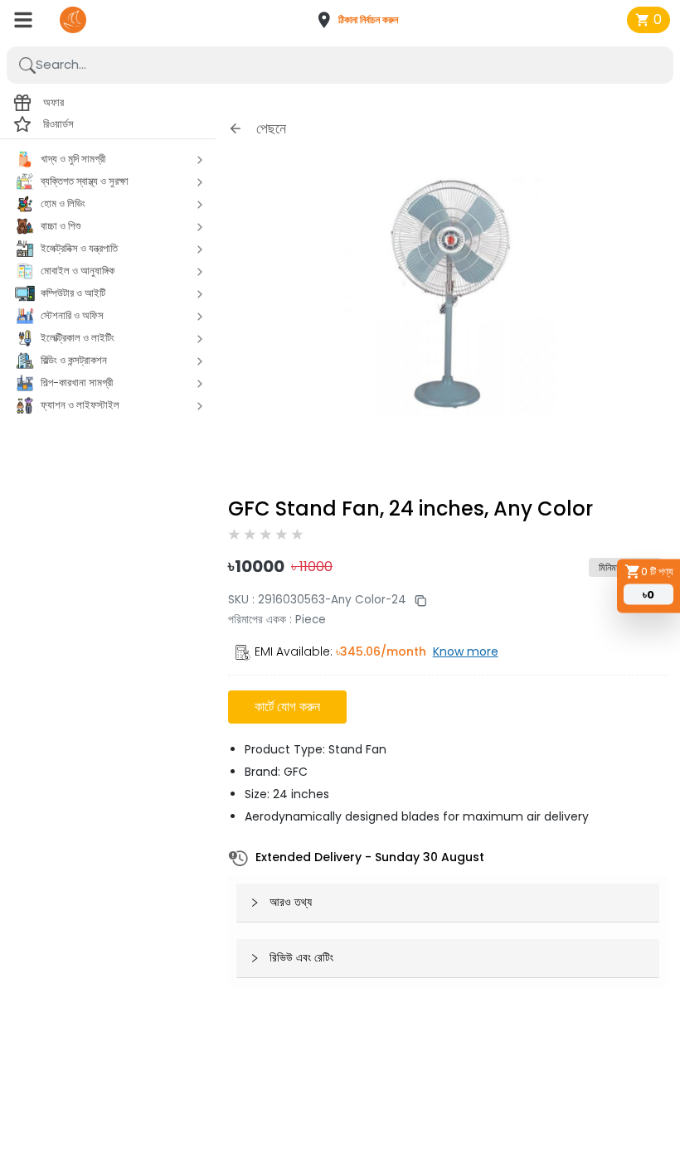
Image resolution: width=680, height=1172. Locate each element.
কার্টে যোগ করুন (287, 706)
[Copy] (416, 599)
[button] (362, 20)
